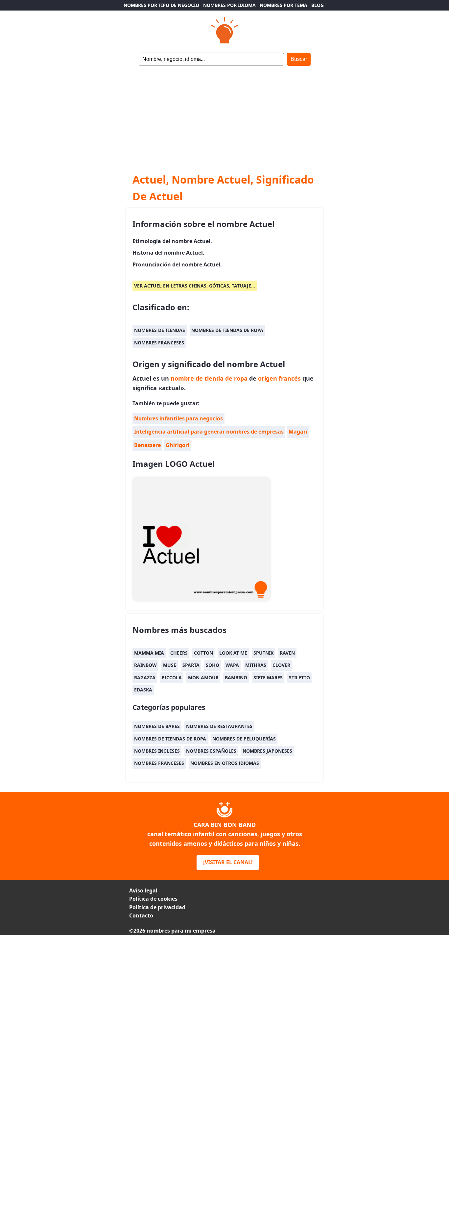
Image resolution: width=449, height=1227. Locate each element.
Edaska (143, 690)
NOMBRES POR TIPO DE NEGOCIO (161, 5)
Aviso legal (143, 890)
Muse (169, 665)
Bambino (236, 677)
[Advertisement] (224, 115)
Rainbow (145, 665)
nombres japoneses (267, 751)
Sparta (191, 665)
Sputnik (263, 653)
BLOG (317, 5)
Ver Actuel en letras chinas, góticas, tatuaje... (194, 286)
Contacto (141, 915)
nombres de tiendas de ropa (227, 330)
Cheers (179, 653)
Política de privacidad (157, 907)
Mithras (255, 665)
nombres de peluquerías (244, 739)
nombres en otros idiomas (224, 763)
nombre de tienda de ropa (209, 378)
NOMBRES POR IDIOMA (229, 5)
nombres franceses (159, 342)
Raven (287, 653)
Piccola (172, 677)
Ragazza (144, 677)
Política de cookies (153, 898)
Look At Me (233, 653)
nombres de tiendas (159, 330)
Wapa (232, 665)
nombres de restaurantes (219, 726)
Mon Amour (203, 677)
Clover (281, 665)
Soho (212, 665)
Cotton (203, 653)
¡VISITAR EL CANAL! (228, 862)
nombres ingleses (157, 751)
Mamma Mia (149, 653)
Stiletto (299, 677)
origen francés (279, 378)
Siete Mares (268, 677)
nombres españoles (211, 751)
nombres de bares (157, 726)
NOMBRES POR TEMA (283, 5)
